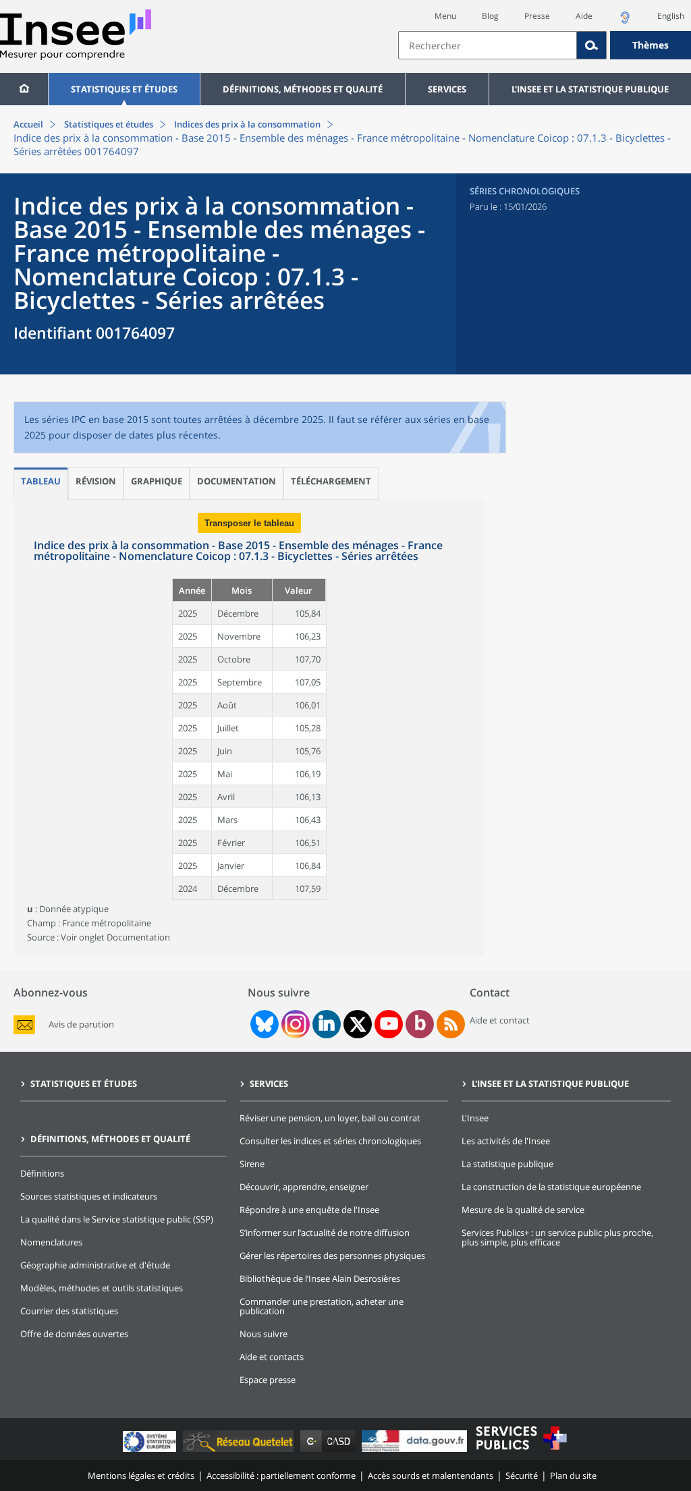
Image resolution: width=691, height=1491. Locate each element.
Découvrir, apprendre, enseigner (304, 1187)
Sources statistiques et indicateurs (88, 1196)
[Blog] (420, 1024)
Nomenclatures (51, 1242)
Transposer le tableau (249, 523)
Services (447, 89)
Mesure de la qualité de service (523, 1210)
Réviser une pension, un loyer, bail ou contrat (330, 1118)
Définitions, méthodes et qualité (303, 89)
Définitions (42, 1173)
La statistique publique (507, 1164)
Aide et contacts (272, 1357)
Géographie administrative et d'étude (95, 1265)
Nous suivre (263, 1334)
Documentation (236, 481)
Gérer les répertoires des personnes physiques (332, 1255)
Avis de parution (81, 1024)
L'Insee (475, 1118)
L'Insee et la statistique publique (590, 89)
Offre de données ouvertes (74, 1334)
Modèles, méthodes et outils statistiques (101, 1288)
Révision (96, 481)
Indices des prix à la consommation (246, 124)
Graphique (156, 481)
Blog (490, 16)
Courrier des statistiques (69, 1311)
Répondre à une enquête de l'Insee (309, 1210)
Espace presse (268, 1380)
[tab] (40, 483)
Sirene (252, 1164)
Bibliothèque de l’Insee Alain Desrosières (320, 1278)
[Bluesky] (263, 1024)
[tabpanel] (249, 727)
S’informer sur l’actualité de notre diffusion (325, 1233)
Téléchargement (331, 481)
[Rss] (451, 1024)
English (670, 16)
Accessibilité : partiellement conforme (281, 1475)
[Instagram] (294, 1024)
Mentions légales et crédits (141, 1475)
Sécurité (521, 1475)
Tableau (41, 481)
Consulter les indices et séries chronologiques (330, 1141)
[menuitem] (24, 89)
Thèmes (650, 44)
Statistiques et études (124, 89)
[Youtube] (389, 1024)
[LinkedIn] (326, 1024)
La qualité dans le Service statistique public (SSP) (116, 1219)
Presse (537, 16)
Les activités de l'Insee (506, 1141)
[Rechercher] (592, 45)
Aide (584, 16)
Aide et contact (500, 1020)
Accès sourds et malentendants (430, 1475)
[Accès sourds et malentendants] (625, 21)
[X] (358, 1024)
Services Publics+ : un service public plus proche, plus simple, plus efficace (557, 1237)
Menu (445, 16)
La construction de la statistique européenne (551, 1187)
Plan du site (573, 1475)
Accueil (28, 124)
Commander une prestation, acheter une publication (322, 1306)
